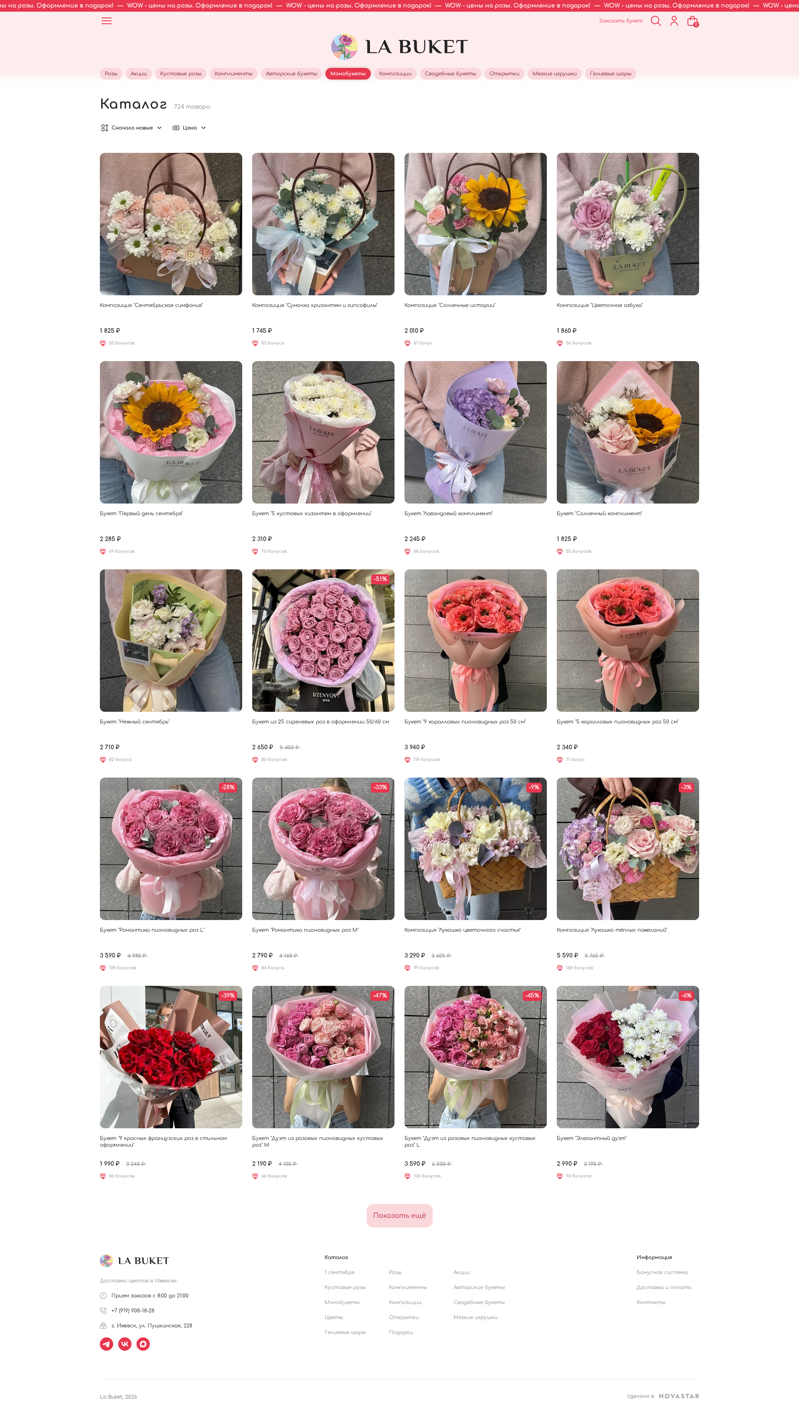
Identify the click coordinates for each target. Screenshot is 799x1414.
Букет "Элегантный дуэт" (591, 1138)
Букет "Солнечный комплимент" (599, 513)
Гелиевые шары (345, 1332)
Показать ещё (399, 1215)
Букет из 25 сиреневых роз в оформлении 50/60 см (320, 722)
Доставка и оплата (664, 1287)
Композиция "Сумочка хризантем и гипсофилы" (314, 305)
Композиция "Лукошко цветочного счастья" (462, 930)
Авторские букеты (479, 1287)
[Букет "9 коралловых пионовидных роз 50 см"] (475, 640)
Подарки (401, 1332)
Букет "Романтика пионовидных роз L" (152, 930)
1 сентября (340, 1272)
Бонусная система (662, 1272)
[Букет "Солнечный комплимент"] (628, 432)
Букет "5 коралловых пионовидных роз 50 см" (617, 722)
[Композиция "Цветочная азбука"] (628, 224)
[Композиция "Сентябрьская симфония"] (171, 224)
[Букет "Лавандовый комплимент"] (475, 432)
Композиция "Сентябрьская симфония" (151, 305)
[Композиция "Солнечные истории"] (475, 224)
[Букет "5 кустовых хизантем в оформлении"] (323, 432)
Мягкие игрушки (476, 1317)
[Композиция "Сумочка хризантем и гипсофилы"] (323, 224)
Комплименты (408, 1287)
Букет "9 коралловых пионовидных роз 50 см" (465, 722)
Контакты (651, 1302)
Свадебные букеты (479, 1302)
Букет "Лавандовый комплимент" (448, 513)
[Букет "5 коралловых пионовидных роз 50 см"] (628, 640)
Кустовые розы (345, 1287)
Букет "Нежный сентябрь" (135, 722)
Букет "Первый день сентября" (141, 513)
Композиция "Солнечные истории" (449, 305)
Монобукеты (342, 1302)
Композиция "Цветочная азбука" (600, 305)
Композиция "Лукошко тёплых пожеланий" (612, 930)
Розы (395, 1272)
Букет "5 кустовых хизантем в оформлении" (312, 513)
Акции (462, 1272)
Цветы (334, 1317)
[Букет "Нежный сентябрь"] (171, 640)
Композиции (405, 1302)
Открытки (404, 1317)
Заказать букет (621, 21)
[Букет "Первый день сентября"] (171, 432)
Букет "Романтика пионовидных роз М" (305, 930)
